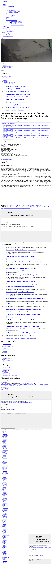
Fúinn (4, 32)
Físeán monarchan (10, 31)
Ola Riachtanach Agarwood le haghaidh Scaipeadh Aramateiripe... (24, 304)
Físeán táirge (8, 29)
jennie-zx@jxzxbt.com (8, 346)
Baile (4, 4)
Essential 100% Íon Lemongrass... (15, 99)
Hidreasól (8, 17)
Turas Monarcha (9, 34)
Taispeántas (8, 27)
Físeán (4, 28)
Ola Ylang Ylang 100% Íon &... (15, 89)
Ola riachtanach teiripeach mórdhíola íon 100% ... (20, 292)
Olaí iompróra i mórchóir (16, 22)
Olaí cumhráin (9, 18)
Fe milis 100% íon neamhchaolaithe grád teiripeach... (21, 286)
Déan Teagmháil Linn (8, 36)
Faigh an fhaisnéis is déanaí (6, 381)
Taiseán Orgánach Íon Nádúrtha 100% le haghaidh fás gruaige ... (24, 261)
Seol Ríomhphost (4, 388)
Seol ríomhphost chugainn (6, 159)
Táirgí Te (24, 383)
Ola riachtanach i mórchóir (11, 20)
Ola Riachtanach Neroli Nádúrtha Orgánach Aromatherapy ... (23, 326)
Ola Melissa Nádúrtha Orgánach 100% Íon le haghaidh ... (22, 275)
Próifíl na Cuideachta (7, 358)
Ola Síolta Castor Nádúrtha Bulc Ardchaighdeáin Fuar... (22, 333)
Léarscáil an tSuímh (31, 383)
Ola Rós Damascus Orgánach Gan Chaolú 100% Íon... (21, 281)
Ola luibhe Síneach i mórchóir (17, 25)
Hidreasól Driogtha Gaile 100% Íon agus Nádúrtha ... (21, 250)
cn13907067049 (4, 389)
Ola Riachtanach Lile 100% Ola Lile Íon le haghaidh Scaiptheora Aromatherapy (24, 205)
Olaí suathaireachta (13, 16)
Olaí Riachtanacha (39, 384)
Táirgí (4, 5)
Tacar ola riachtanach (10, 10)
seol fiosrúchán (4, 382)
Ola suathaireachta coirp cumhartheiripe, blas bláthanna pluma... (24, 309)
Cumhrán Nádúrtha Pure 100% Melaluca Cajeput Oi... (21, 256)
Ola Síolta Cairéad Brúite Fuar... (15, 110)
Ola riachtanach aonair (11, 6)
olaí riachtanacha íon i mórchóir (15, 21)
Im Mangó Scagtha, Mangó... (14, 104)
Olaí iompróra (9, 13)
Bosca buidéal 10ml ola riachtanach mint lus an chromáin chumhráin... (26, 298)
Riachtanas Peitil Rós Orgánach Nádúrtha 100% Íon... (21, 268)
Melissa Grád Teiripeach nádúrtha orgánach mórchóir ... (22, 338)
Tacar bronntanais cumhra (14, 11)
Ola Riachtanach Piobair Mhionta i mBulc (26, 384)
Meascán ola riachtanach (14, 9)
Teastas (7, 33)
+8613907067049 (7, 344)
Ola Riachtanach (13, 385)
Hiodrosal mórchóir (15, 23)
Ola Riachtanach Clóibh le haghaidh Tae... (18, 94)
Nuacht (4, 26)
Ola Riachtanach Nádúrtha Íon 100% (8, 384)
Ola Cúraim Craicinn (21, 385)
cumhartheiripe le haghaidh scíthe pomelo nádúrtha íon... (22, 319)
